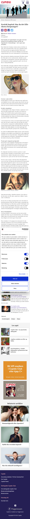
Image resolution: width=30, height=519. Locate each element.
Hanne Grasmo (12, 33)
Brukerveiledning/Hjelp (7, 491)
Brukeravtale (4, 493)
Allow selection (15, 283)
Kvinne (13, 319)
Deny (15, 288)
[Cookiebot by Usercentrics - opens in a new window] (22, 229)
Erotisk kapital (5, 319)
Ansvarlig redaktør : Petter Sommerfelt (12, 477)
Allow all (15, 278)
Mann (18, 319)
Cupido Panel (5, 481)
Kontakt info (4, 501)
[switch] (26, 259)
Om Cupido (4, 479)
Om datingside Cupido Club (9, 489)
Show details (22, 274)
